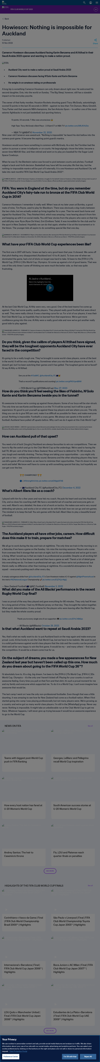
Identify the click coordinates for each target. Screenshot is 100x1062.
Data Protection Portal (18, 1051)
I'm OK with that (70, 1056)
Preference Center (11, 1056)
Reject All (88, 1056)
